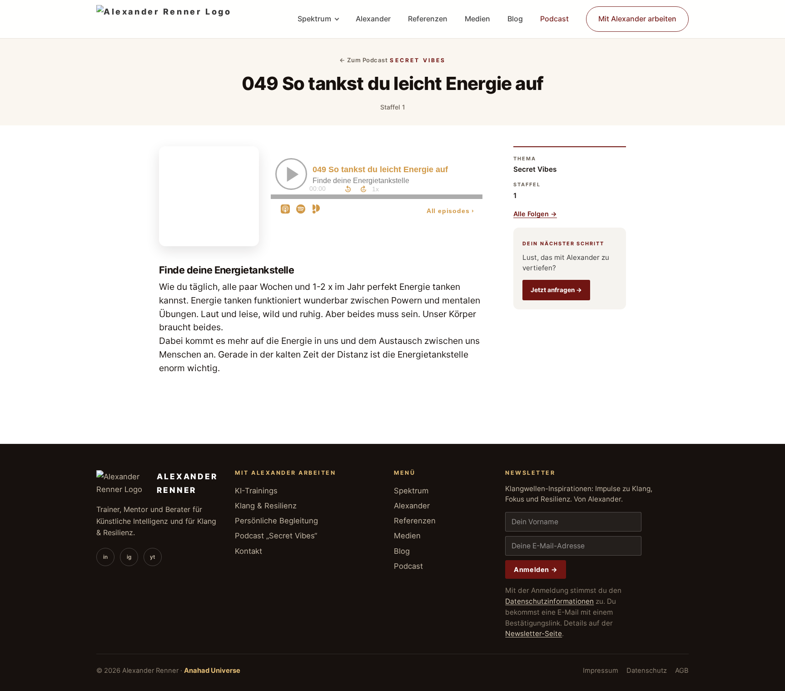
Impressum (600, 670)
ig (129, 557)
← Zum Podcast (363, 60)
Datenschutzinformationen (549, 601)
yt (152, 557)
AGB (682, 670)
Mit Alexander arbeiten (637, 18)
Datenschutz (646, 670)
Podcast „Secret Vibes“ (276, 535)
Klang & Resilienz (266, 505)
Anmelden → (535, 569)
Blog (515, 18)
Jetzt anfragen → (556, 289)
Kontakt (248, 551)
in (105, 557)
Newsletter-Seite (533, 633)
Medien (477, 18)
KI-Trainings (256, 490)
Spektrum (314, 18)
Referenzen (427, 18)
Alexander (373, 18)
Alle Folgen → (535, 214)
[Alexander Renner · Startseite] (163, 19)
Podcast (554, 18)
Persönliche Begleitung (276, 520)
